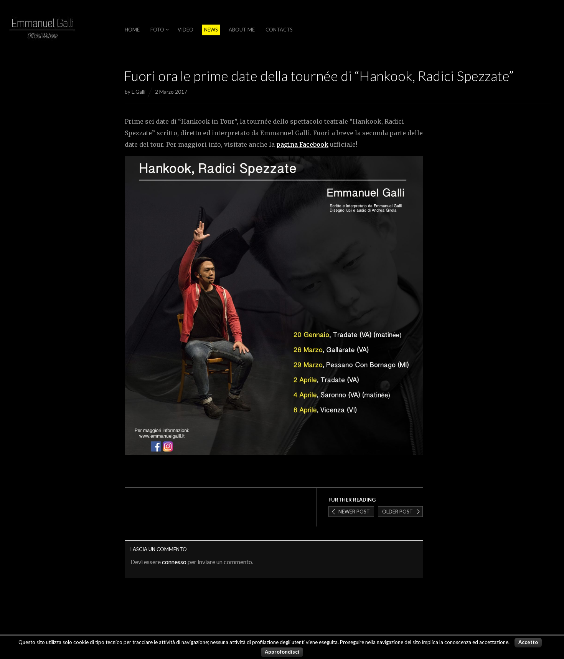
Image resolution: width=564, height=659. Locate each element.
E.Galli (138, 92)
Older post (397, 511)
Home (132, 29)
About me (242, 29)
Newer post (354, 511)
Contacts (279, 29)
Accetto (528, 642)
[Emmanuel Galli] (42, 30)
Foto (157, 29)
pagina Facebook (302, 144)
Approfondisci (282, 652)
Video (185, 29)
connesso (174, 561)
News (211, 29)
